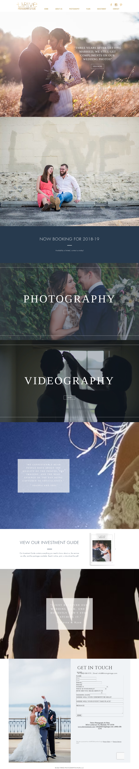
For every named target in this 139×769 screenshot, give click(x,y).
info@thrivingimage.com (107, 673)
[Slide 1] (69, 334)
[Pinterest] (121, 4)
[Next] (127, 301)
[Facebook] (111, 4)
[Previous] (12, 301)
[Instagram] (116, 4)
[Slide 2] (69, 416)
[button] (69, 1)
